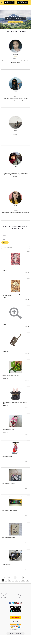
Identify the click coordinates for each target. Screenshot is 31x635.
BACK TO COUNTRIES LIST (15, 22)
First (4, 577)
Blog (18, 593)
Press (18, 592)
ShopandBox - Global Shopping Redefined (15, 7)
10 (16, 580)
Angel (15, 206)
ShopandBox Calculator (6, 592)
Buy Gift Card (20, 597)
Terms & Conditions (5, 590)
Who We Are (20, 588)
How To (3, 595)
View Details (15, 266)
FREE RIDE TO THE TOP (15, 633)
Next (23, 580)
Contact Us (3, 597)
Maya (15, 130)
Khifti (15, 92)
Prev (9, 577)
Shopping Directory (5, 593)
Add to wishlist (16, 259)
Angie (15, 166)
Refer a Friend (20, 595)
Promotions (19, 590)
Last (27, 580)
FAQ (2, 588)
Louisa (15, 54)
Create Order (15, 263)
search (4, 242)
